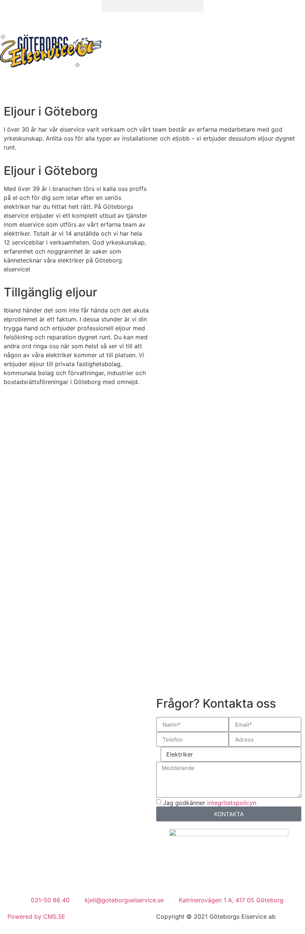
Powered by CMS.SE (36, 916)
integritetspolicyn (231, 802)
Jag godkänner (209, 802)
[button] (152, 6)
